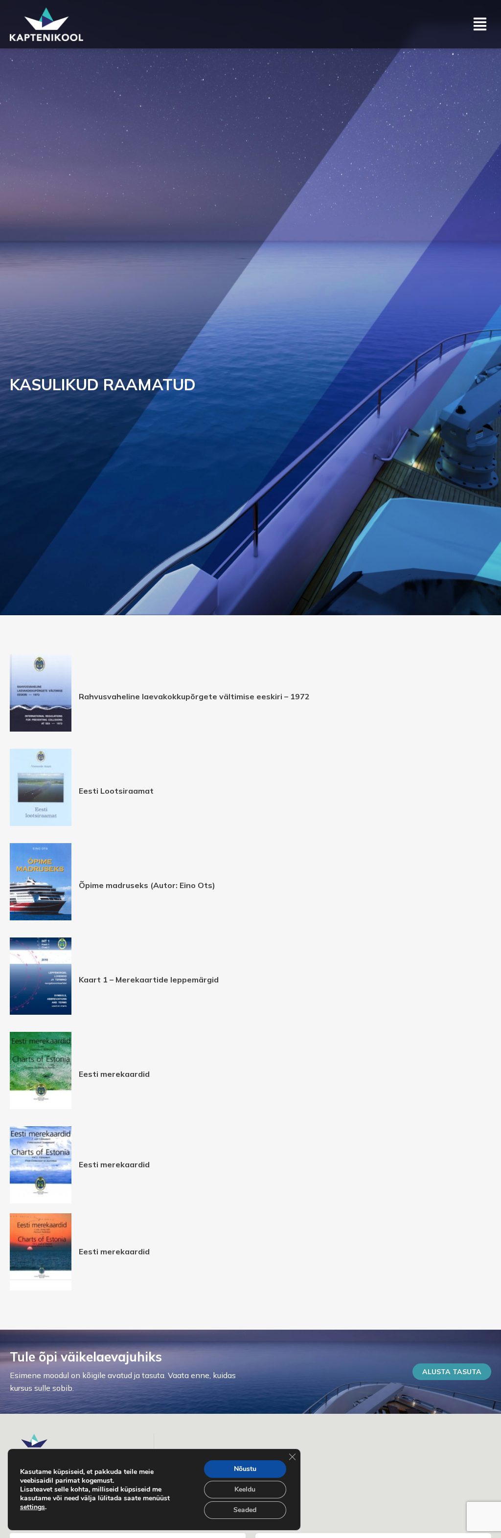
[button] (480, 24)
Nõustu (245, 1468)
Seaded (244, 1510)
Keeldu (244, 1489)
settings (32, 1507)
